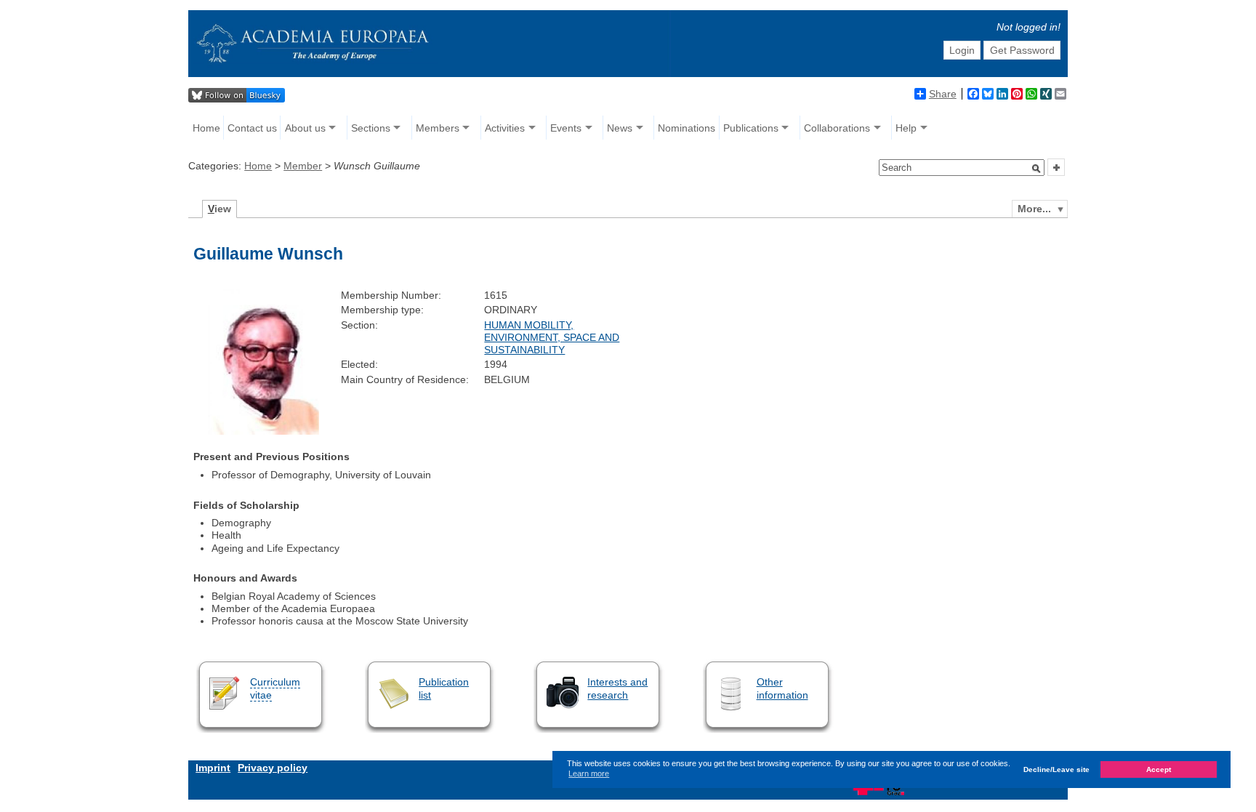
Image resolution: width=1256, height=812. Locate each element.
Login (962, 50)
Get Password (1022, 50)
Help (906, 128)
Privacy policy (272, 767)
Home (206, 128)
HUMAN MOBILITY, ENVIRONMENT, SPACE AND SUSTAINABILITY (551, 337)
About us (305, 128)
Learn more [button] (588, 773)
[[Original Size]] (263, 431)
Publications (750, 128)
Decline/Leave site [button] (1056, 769)
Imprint (213, 767)
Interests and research (617, 688)
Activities (505, 128)
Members (437, 128)
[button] (1036, 168)
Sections (370, 128)
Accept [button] (1158, 769)
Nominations (686, 128)
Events (565, 128)
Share (943, 94)
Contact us (252, 128)
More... (1034, 208)
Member (302, 166)
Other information (782, 688)
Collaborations (837, 128)
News (619, 128)
